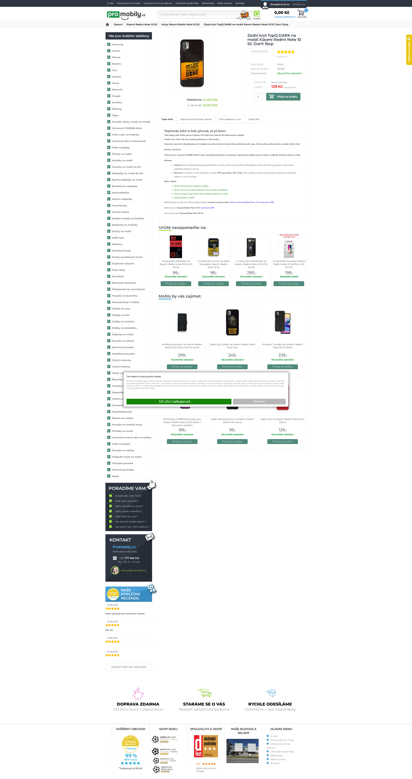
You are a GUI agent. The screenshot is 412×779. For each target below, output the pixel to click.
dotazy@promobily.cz (133, 570)
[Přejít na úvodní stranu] (126, 15)
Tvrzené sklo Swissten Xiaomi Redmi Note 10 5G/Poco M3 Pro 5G (288, 264)
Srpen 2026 (253, 119)
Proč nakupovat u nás (230, 119)
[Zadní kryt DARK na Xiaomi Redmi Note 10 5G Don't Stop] (192, 63)
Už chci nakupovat (179, 401)
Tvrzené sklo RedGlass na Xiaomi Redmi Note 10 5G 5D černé (176, 264)
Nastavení (259, 401)
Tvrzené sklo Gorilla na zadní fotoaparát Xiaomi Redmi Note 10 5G (213, 264)
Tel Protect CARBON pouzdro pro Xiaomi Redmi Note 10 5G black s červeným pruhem (182, 422)
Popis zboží (167, 119)
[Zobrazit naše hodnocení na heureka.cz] (131, 769)
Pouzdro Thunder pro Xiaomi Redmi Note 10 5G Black (282, 346)
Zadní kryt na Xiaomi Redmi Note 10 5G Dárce (283, 421)
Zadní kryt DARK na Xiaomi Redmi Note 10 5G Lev (232, 346)
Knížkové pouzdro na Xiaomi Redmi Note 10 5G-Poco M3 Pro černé (182, 346)
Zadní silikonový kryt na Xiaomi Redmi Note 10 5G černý (232, 421)
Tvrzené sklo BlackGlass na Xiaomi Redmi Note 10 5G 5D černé (251, 264)
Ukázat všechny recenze (128, 666)
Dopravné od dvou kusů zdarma (196, 119)
